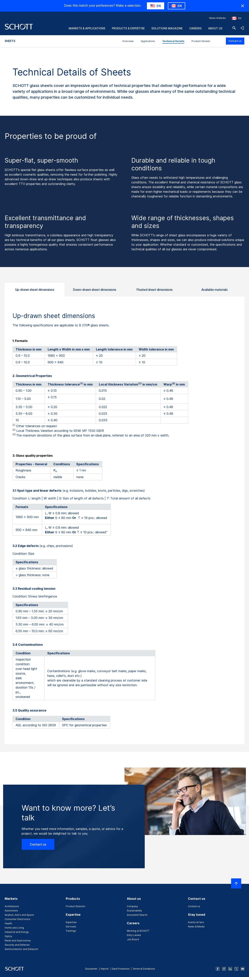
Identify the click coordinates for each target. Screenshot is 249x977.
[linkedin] (230, 969)
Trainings (71, 930)
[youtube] (242, 969)
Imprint (105, 968)
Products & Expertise (128, 28)
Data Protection (121, 968)
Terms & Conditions (144, 968)
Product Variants (200, 41)
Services (71, 926)
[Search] (234, 28)
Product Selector (75, 906)
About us (215, 28)
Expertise (71, 922)
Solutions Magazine (167, 28)
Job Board (133, 939)
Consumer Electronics (17, 919)
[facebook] (217, 969)
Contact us (235, 40)
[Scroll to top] (236, 883)
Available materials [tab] (214, 290)
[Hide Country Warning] (242, 6)
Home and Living (14, 927)
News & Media (217, 18)
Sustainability (134, 910)
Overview (128, 41)
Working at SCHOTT (138, 930)
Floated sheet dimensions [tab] (155, 290)
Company (132, 906)
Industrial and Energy (17, 932)
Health (8, 923)
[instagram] (224, 969)
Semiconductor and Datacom (21, 949)
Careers (195, 28)
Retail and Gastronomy (18, 940)
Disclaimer (91, 968)
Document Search (137, 914)
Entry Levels (134, 935)
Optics (8, 936)
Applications (148, 41)
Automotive (11, 910)
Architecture (12, 906)
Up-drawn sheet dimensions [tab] (34, 290)
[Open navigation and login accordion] (242, 28)
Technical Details (173, 41)
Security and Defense (17, 944)
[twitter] (236, 969)
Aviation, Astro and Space (19, 914)
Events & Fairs (196, 922)
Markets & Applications (87, 28)
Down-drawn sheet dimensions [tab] (94, 290)
